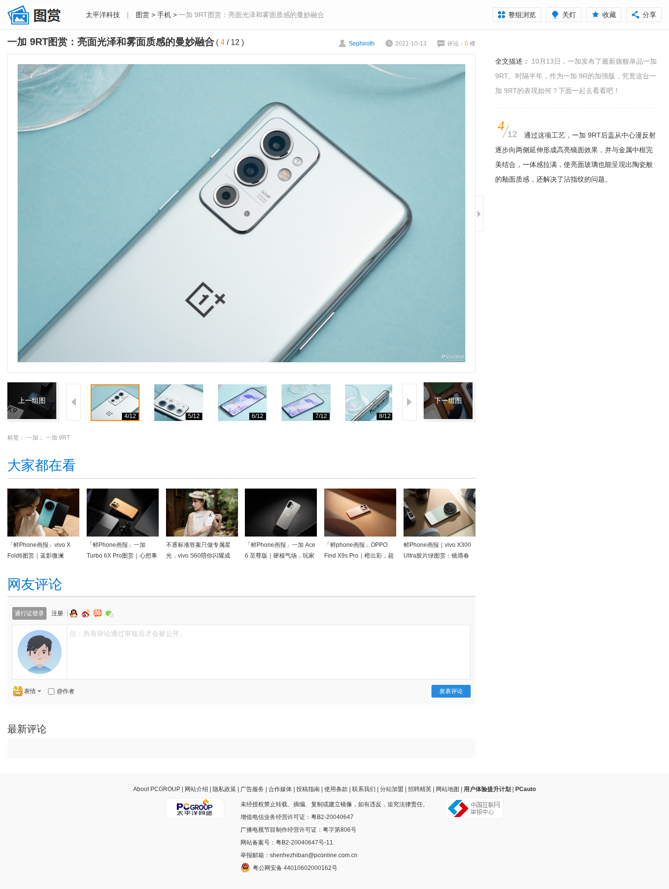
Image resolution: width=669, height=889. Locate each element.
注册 (57, 613)
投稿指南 (308, 789)
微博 (87, 613)
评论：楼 (461, 43)
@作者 (65, 691)
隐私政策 (224, 789)
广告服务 (252, 789)
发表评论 (451, 691)
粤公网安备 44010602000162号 (295, 868)
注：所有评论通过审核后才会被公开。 (128, 633)
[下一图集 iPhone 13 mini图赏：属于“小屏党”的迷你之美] (448, 388)
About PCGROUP (156, 789)
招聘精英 (419, 789)
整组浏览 (522, 15)
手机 (164, 15)
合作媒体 (280, 789)
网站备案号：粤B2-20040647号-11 (286, 842)
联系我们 (364, 789)
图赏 (142, 15)
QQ (75, 613)
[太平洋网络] (195, 804)
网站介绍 (196, 789)
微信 (109, 613)
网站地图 (447, 789)
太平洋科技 (103, 15)
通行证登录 (29, 613)
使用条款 (336, 789)
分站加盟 (392, 789)
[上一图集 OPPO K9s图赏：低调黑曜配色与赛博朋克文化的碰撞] (31, 388)
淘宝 (98, 613)
